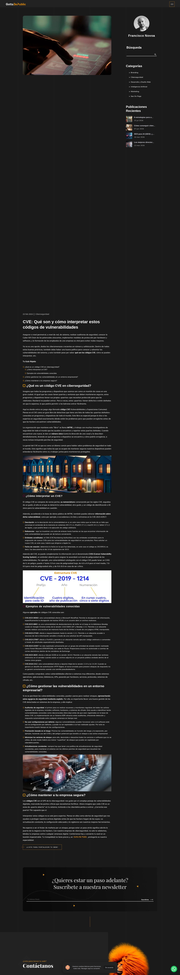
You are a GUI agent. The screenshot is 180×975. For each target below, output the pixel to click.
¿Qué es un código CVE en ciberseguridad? (42, 367)
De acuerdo (109, 967)
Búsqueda (134, 47)
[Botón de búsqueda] (155, 54)
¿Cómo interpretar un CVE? (37, 369)
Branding (134, 72)
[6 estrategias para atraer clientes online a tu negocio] (129, 119)
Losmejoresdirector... (144, 142)
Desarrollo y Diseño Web (141, 82)
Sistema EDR (60, 715)
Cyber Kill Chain (29, 337)
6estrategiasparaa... (143, 117)
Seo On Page (136, 96)
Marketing (135, 91)
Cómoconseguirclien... (144, 126)
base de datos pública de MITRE (59, 513)
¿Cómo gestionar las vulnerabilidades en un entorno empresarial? (51, 377)
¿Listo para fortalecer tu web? (42, 847)
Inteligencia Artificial (139, 86)
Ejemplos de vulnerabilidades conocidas (42, 373)
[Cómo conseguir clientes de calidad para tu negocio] (129, 127)
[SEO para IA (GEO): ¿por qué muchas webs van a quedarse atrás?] (129, 136)
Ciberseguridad (42, 314)
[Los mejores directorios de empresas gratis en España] (129, 144)
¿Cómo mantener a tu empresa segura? (41, 380)
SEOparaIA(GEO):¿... (144, 134)
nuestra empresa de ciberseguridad (72, 830)
